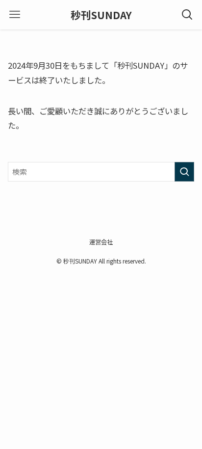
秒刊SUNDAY (101, 15)
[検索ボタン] (187, 14)
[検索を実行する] (184, 172)
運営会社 (101, 242)
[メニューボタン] (14, 14)
